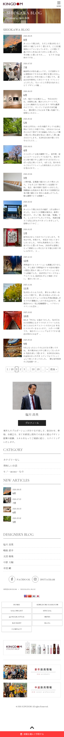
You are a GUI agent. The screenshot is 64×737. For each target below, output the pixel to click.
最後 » (53, 369)
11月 (26, 288)
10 (33, 369)
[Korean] (34, 596)
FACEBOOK (23, 580)
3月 (25, 178)
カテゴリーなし (11, 460)
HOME (16, 604)
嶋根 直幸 (8, 550)
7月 (25, 67)
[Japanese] (38, 596)
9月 (25, 344)
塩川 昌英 (8, 544)
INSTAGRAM (47, 580)
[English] (26, 596)
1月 (25, 233)
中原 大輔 (8, 562)
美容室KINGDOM (10, 589)
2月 (25, 206)
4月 (25, 150)
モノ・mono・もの (13, 471)
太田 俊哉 (8, 556)
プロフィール (32, 423)
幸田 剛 (7, 568)
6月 (25, 95)
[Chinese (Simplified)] (30, 596)
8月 (25, 40)
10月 (26, 316)
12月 (25, 261)
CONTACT (17, 629)
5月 (25, 123)
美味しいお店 (10, 466)
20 (38, 369)
